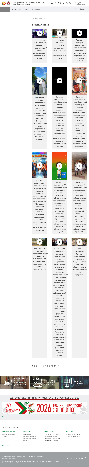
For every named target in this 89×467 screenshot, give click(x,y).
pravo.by (26, 432)
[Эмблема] (8, 3)
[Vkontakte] (52, 3)
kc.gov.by (69, 432)
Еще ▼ (45, 9)
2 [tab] (5, 445)
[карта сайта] (67, 3)
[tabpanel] (44, 408)
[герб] (4, 3)
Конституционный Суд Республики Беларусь (73, 435)
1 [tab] (3, 417)
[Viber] (49, 3)
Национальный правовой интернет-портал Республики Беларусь (29, 437)
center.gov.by (49, 432)
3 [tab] (8, 445)
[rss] (70, 3)
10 (52, 366)
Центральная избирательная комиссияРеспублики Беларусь (28, 3)
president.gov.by (8, 432)
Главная (34, 18)
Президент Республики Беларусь (9, 435)
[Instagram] (55, 3)
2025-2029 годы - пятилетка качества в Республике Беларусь (44, 398)
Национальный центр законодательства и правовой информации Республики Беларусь (52, 437)
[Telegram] (63, 3)
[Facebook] (58, 3)
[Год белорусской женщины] (44, 408)
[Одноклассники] (60, 3)
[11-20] (56, 366)
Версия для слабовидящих (81, 3)
